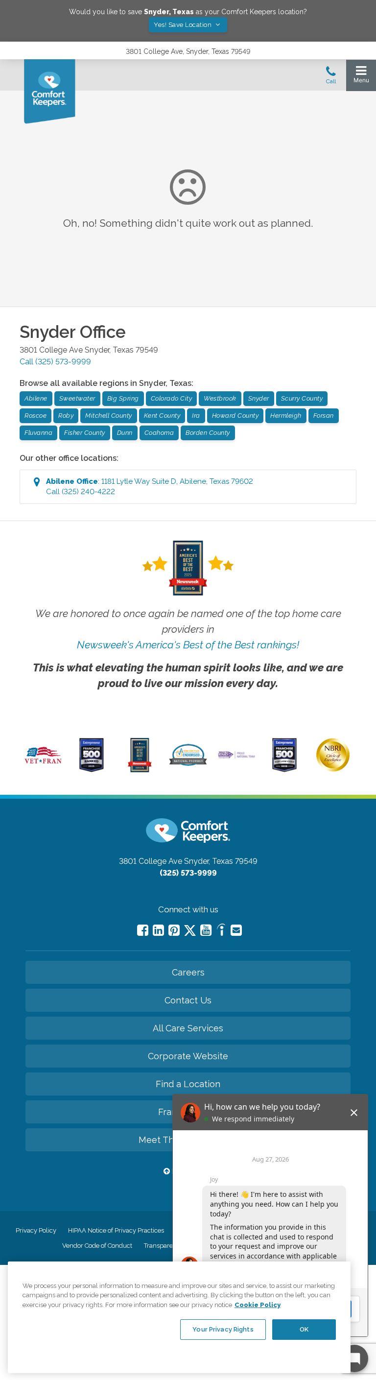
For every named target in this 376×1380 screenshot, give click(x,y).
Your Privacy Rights (222, 1329)
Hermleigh (286, 415)
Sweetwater (77, 398)
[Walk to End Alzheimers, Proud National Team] (236, 757)
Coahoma (159, 432)
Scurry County (302, 398)
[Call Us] (331, 78)
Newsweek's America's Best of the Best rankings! (188, 645)
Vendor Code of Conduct (97, 1245)
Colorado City (171, 398)
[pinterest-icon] (174, 930)
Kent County (162, 415)
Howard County (235, 415)
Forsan (323, 415)
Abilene (35, 398)
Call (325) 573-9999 (55, 361)
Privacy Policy (36, 1230)
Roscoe (35, 415)
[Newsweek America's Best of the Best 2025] (140, 770)
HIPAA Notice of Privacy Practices (116, 1230)
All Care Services (188, 1028)
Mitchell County (108, 415)
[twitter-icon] (190, 931)
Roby (65, 415)
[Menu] (361, 77)
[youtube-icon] (206, 930)
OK (304, 1329)
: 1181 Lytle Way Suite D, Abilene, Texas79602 (149, 486)
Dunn (125, 432)
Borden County (208, 432)
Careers (188, 972)
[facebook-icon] (142, 930)
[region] (179, 1317)
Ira (196, 415)
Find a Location (188, 1084)
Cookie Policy (258, 1305)
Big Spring (123, 398)
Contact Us (188, 1000)
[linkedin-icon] (158, 930)
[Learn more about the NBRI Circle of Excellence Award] (333, 769)
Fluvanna (38, 432)
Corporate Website (188, 1056)
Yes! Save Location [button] (183, 24)
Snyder (258, 398)
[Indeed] (221, 931)
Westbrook (220, 398)
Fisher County (84, 432)
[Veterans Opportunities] (43, 765)
